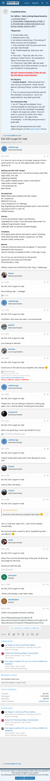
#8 (48, 449)
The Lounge (9, 658)
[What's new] (42, 3)
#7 (48, 421)
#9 (48, 475)
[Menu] (3, 3)
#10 (47, 499)
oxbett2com (44, 701)
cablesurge (7, 142)
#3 (48, 310)
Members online (9, 675)
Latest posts (7, 641)
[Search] (47, 3)
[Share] (44, 156)
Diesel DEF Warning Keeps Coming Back (21, 653)
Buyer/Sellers (35, 129)
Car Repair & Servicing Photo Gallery (20, 645)
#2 (48, 282)
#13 (47, 608)
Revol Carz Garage (11, 649)
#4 (48, 334)
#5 (48, 358)
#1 (48, 156)
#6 (48, 394)
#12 (47, 584)
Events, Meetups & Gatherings (16, 668)
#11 (47, 549)
